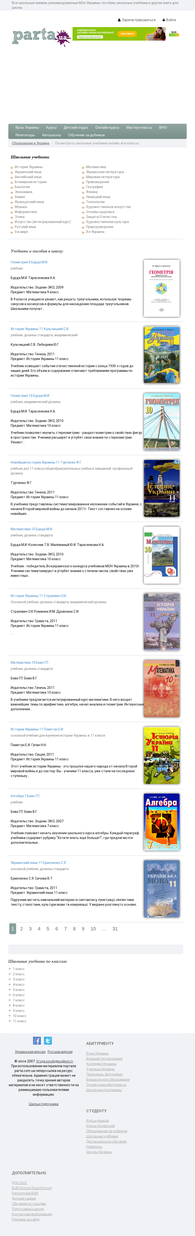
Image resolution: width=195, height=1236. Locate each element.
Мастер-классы (139, 127)
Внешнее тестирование (104, 1059)
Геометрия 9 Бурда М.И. (29, 262)
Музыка (21, 207)
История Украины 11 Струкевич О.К (38, 596)
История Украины (29, 167)
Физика (92, 192)
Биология (22, 187)
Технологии (95, 202)
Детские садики (24, 1198)
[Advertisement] (97, 83)
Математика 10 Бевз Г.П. (30, 662)
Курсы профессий (100, 1126)
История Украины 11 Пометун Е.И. (37, 729)
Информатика (26, 212)
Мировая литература (103, 177)
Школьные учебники (102, 1136)
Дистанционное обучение (106, 1141)
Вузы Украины (27, 127)
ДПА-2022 (19, 1183)
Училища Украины (100, 1069)
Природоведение (99, 227)
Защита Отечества (101, 217)
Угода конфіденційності (54, 1061)
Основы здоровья (100, 212)
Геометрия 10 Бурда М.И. (30, 396)
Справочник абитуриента (106, 1085)
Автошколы (51, 135)
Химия (20, 197)
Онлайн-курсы (107, 127)
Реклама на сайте (25, 1219)
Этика (19, 217)
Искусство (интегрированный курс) (43, 222)
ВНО (163, 127)
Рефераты (94, 1147)
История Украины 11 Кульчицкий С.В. (40, 329)
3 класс (19, 979)
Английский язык (28, 177)
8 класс (19, 1005)
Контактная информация (32, 1214)
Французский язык (29, 202)
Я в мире (21, 232)
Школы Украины (99, 1152)
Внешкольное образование (108, 1079)
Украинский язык (28, 172)
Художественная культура (107, 222)
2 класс (19, 974)
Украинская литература (105, 172)
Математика (96, 167)
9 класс (19, 1011)
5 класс (19, 990)
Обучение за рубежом (86, 135)
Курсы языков (97, 1120)
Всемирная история (31, 182)
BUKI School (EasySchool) (32, 1188)
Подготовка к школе (28, 1209)
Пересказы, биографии (104, 1074)
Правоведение (97, 182)
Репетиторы (25, 135)
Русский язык (25, 227)
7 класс (19, 1000)
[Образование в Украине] (41, 37)
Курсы (51, 127)
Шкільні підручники (43, 1104)
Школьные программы (104, 1090)
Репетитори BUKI (25, 1193)
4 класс (19, 984)
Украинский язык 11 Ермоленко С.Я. (38, 863)
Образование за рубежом (106, 1131)
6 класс (19, 995)
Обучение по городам (29, 1204)
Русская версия (60, 1052)
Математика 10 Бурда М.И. (32, 529)
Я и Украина (95, 232)
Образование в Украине (30, 143)
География (94, 187)
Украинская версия (30, 1052)
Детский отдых (76, 127)
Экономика (23, 192)
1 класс (19, 969)
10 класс (20, 1016)
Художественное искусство (108, 207)
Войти (171, 20)
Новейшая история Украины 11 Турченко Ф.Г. (46, 462)
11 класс (20, 1021)
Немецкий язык (98, 197)
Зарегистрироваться (138, 20)
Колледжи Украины (101, 1064)
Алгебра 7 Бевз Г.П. (25, 796)
